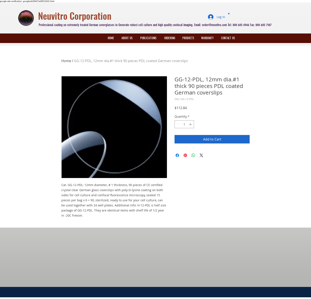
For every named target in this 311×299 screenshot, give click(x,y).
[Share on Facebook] (177, 155)
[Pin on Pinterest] (185, 155)
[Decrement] (177, 124)
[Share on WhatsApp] (193, 155)
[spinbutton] (184, 124)
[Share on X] (201, 155)
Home (66, 60)
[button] (229, 13)
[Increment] (190, 124)
